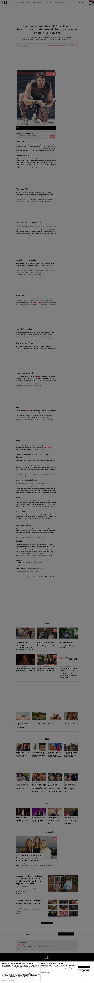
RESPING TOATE (84, 975)
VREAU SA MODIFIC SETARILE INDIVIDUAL (84, 971)
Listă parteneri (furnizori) (45, 972)
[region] (47, 972)
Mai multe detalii (10, 968)
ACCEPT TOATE (84, 967)
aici (5, 976)
